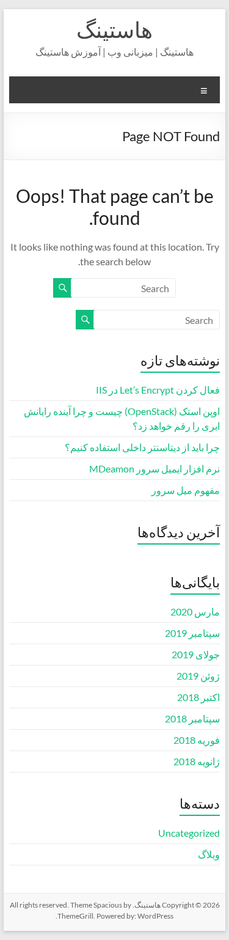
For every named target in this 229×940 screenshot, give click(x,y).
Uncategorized (189, 833)
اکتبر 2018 (198, 697)
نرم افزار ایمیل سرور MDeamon (154, 468)
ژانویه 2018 (196, 761)
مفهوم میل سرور (185, 490)
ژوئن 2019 (198, 675)
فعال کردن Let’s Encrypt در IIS (158, 389)
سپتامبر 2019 (192, 633)
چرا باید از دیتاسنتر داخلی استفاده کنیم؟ (142, 447)
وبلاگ (209, 854)
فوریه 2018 (196, 740)
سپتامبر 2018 (192, 718)
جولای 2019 (196, 654)
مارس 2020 (195, 611)
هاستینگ (114, 29)
